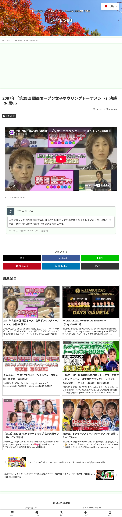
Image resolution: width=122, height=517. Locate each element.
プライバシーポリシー (90, 507)
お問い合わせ (31, 507)
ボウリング (10, 116)
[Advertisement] (61, 66)
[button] (100, 266)
